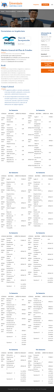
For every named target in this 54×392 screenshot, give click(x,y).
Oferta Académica (10, 11)
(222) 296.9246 (45, 50)
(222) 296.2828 (45, 48)
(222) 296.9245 (45, 46)
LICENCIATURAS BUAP (23, 11)
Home (2, 11)
